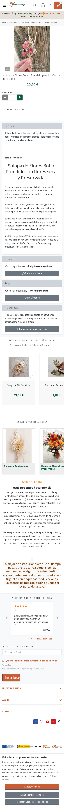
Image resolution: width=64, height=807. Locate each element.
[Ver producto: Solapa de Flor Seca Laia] (18, 367)
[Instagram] (41, 721)
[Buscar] (35, 5)
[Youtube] (47, 721)
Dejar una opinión (33, 273)
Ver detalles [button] (7, 665)
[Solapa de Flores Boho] (32, 49)
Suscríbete (12, 678)
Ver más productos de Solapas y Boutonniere (32, 345)
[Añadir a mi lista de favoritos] (31, 377)
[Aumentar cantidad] (20, 97)
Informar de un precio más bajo (32, 329)
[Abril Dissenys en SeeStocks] (59, 721)
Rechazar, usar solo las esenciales (32, 801)
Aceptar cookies (32, 786)
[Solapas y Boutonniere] (18, 446)
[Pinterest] (53, 721)
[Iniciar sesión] (43, 5)
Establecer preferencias (32, 794)
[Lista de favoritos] (50, 5)
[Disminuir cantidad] (5, 97)
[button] (6, 618)
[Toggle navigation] (4, 5)
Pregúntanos (33, 297)
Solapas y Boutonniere (16, 466)
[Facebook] (35, 721)
